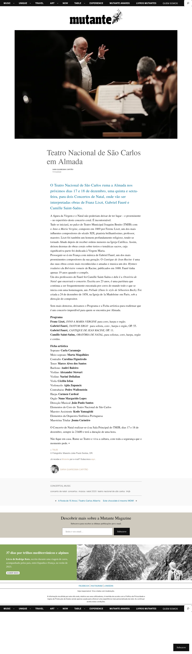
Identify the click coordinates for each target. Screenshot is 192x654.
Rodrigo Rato (23, 559)
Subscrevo (121, 531)
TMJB (55, 449)
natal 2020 (91, 491)
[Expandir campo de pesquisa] (188, 3)
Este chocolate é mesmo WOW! (118, 500)
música (82, 491)
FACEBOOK (84, 586)
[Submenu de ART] (57, 3)
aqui (93, 459)
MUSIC (67, 486)
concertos (72, 491)
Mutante (65, 459)
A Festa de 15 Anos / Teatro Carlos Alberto (79, 500)
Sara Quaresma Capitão (62, 169)
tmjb (128, 491)
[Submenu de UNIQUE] (30, 3)
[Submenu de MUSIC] (13, 3)
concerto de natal (58, 491)
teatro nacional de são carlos (111, 491)
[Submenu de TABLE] (84, 3)
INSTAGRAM (96, 586)
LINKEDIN (108, 586)
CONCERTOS (56, 486)
